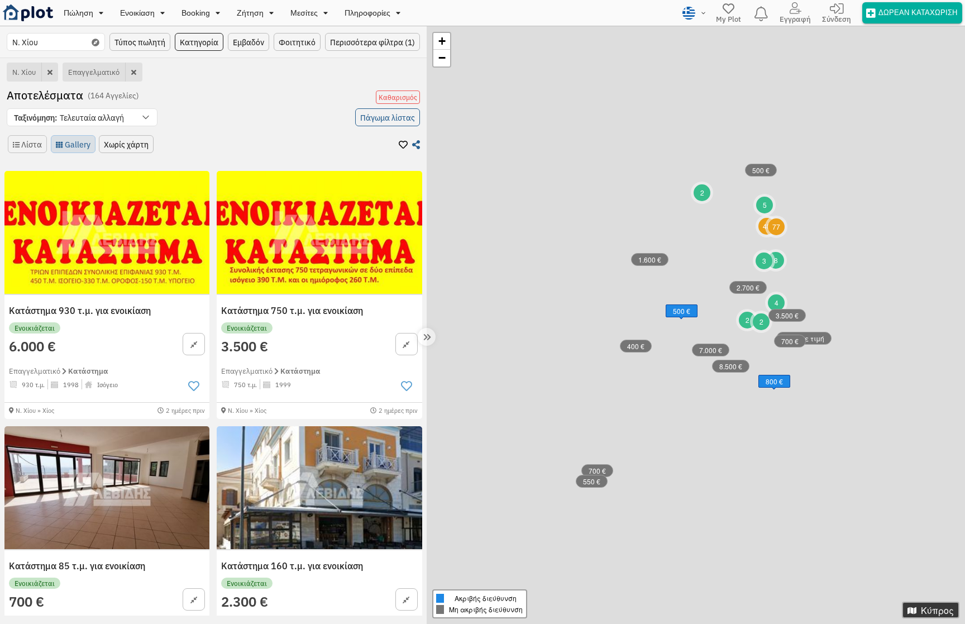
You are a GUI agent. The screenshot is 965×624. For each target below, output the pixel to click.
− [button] (442, 58)
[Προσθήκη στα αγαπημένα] (193, 386)
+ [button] (442, 41)
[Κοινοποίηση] (416, 144)
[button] (82, 117)
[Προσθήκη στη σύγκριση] (194, 344)
